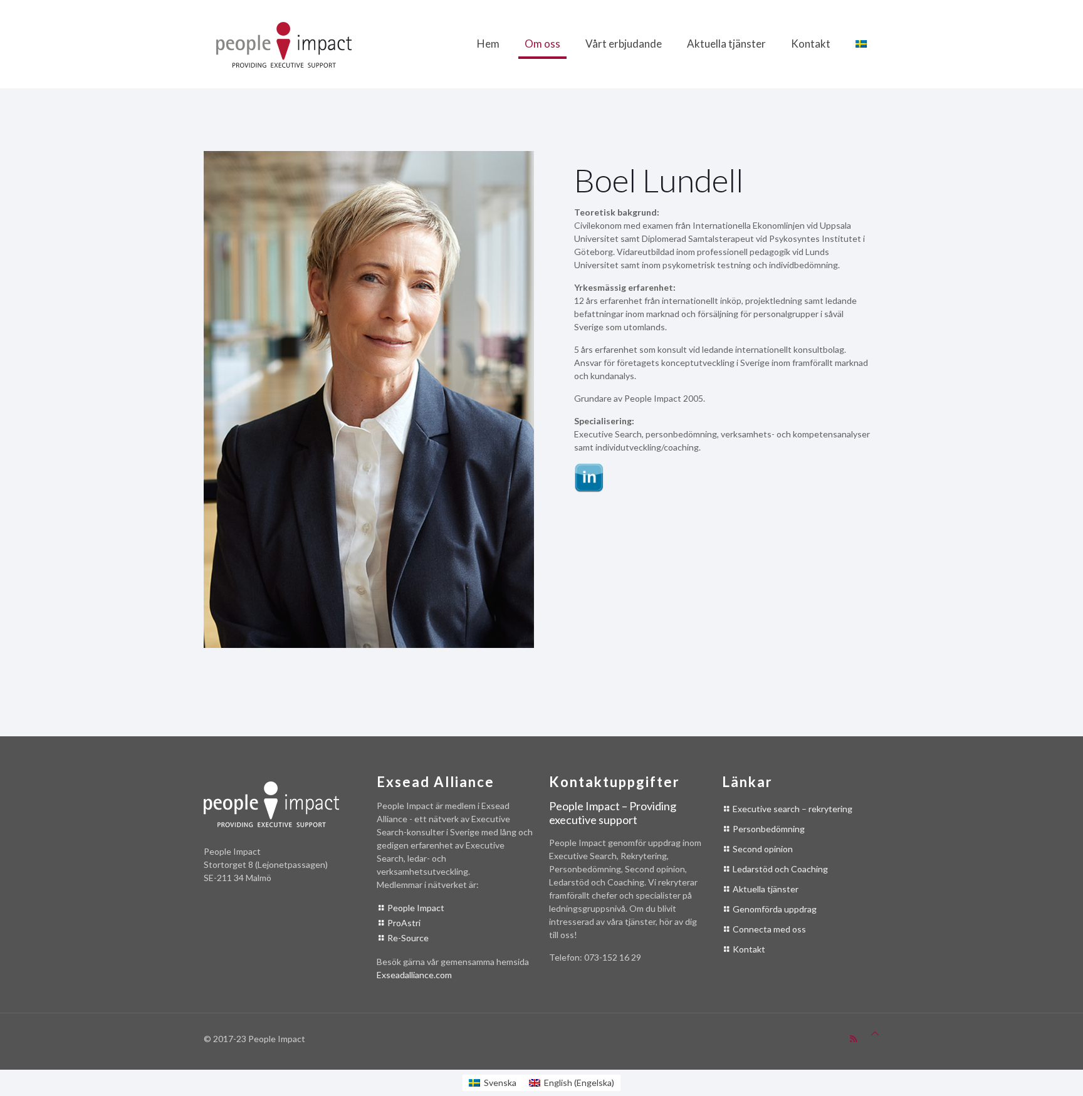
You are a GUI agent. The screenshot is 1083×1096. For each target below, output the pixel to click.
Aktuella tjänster (765, 889)
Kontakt (749, 949)
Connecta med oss (769, 929)
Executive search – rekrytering (792, 808)
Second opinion (763, 848)
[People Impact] (284, 44)
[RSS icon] (853, 1038)
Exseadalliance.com (414, 974)
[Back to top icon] (875, 1033)
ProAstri (404, 922)
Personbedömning (769, 828)
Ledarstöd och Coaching (780, 869)
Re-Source (408, 937)
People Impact (415, 907)
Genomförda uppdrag (775, 909)
